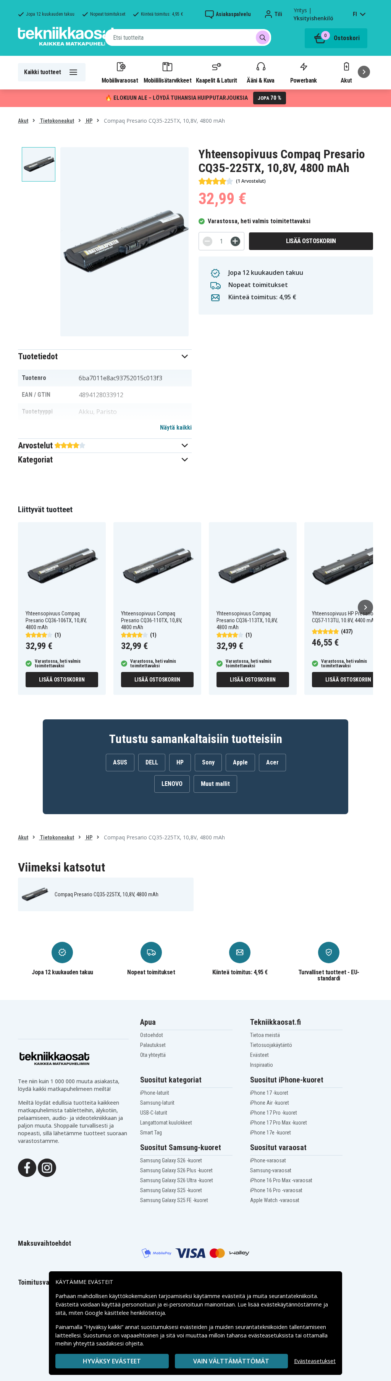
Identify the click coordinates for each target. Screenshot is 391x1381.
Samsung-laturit (157, 1103)
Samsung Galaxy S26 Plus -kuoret (176, 1170)
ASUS (120, 762)
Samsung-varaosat (270, 1170)
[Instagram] (47, 1167)
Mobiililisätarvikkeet (168, 80)
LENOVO (172, 783)
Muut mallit (215, 783)
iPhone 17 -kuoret (269, 1093)
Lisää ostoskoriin (311, 241)
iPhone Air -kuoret (269, 1103)
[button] (105, 356)
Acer (272, 762)
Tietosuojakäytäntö (271, 1045)
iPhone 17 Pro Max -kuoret (278, 1123)
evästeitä (234, 1296)
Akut (23, 121)
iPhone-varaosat (268, 1160)
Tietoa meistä (265, 1035)
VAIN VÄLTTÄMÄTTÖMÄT (231, 1361)
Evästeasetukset (315, 1361)
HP (88, 121)
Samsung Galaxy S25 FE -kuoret (174, 1200)
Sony (208, 762)
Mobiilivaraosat (120, 80)
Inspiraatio (261, 1065)
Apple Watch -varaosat (274, 1200)
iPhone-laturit (154, 1093)
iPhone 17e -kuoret (270, 1132)
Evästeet (259, 1055)
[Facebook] (27, 1167)
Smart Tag (151, 1132)
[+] (235, 241)
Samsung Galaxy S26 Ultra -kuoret (176, 1180)
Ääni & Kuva (260, 80)
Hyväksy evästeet (112, 1361)
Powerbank (303, 80)
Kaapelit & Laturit (216, 80)
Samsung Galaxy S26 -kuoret (171, 1160)
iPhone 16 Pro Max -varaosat (281, 1180)
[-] (207, 241)
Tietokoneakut (56, 121)
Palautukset (153, 1045)
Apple (240, 762)
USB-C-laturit (153, 1113)
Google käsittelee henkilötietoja (125, 1312)
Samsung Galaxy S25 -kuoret (171, 1190)
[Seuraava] (364, 72)
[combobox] (188, 37)
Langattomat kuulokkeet (166, 1123)
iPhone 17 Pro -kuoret (273, 1113)
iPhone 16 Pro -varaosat (276, 1190)
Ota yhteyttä (153, 1055)
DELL (151, 762)
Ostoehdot (151, 1035)
